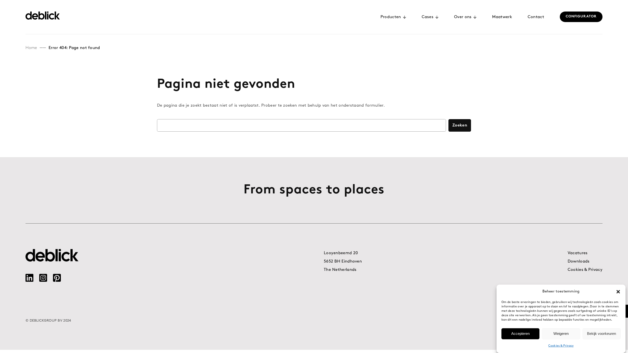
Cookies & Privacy (561, 345)
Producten (390, 17)
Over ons (462, 17)
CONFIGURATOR (581, 16)
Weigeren (561, 333)
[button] (618, 291)
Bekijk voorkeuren (601, 333)
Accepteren (520, 333)
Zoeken (459, 125)
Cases (428, 17)
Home (31, 48)
